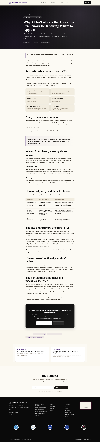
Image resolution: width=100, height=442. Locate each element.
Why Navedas (52, 2)
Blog (29, 14)
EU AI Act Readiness (40, 413)
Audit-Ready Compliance (41, 411)
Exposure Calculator (70, 414)
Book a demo (58, 323)
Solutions (43, 2)
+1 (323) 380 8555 (14, 414)
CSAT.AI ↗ (37, 415)
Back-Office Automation (40, 407)
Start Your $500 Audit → (44, 323)
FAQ (66, 418)
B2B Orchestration (39, 409)
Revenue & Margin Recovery (39, 405)
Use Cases (67, 404)
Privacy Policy (78, 439)
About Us (52, 406)
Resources (60, 2)
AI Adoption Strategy (39, 334)
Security (52, 410)
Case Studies (68, 412)
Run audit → (87, 2)
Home (24, 14)
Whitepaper (67, 410)
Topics (66, 408)
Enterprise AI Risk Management (34, 337)
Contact (67, 2)
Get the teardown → (61, 387)
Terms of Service (87, 439)
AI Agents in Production (54, 334)
